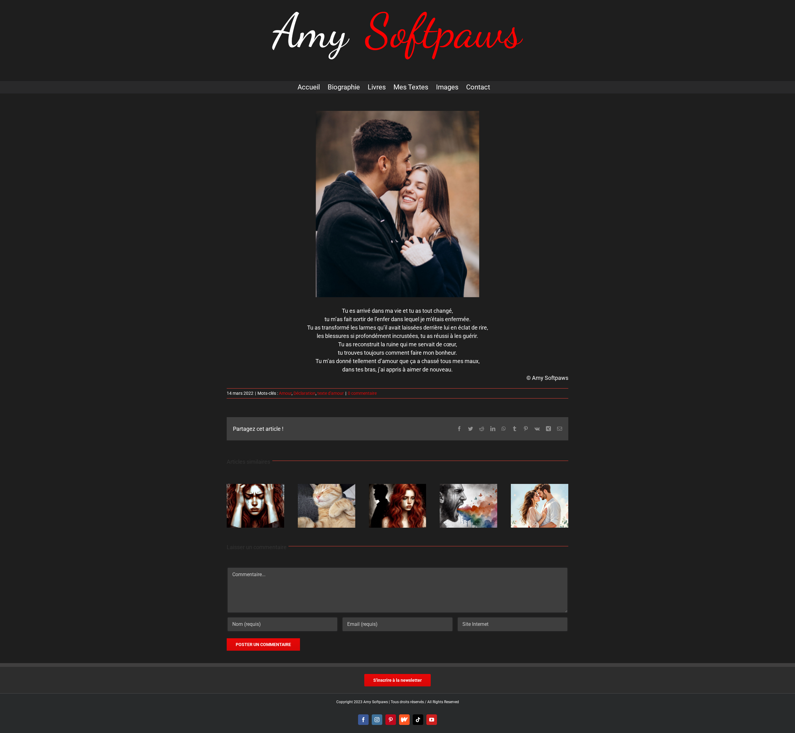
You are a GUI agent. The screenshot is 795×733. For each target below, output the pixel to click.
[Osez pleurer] (468, 487)
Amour (285, 393)
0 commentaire (362, 393)
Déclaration (304, 393)
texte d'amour (330, 393)
